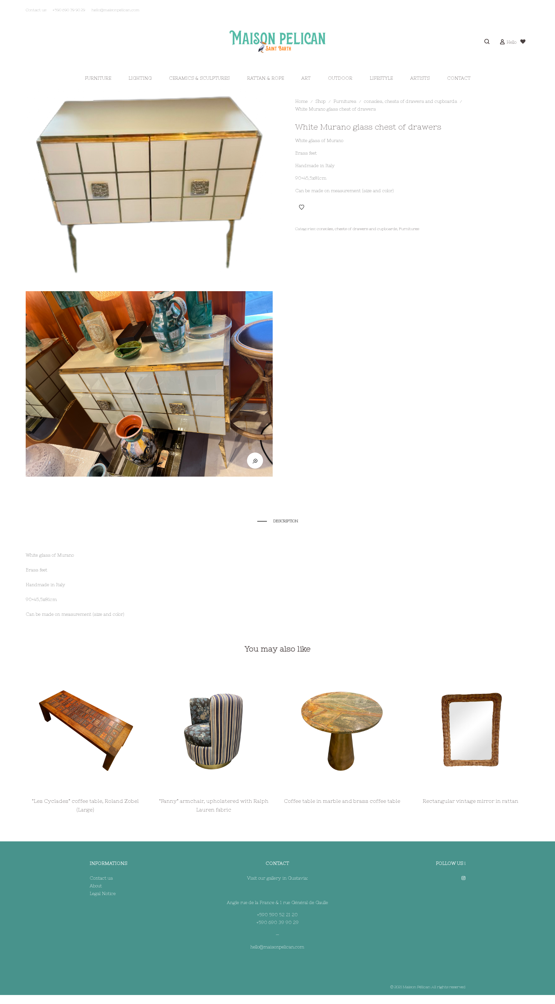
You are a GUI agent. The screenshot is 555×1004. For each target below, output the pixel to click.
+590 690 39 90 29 (277, 922)
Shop (320, 101)
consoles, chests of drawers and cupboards (410, 101)
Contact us (101, 878)
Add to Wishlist (301, 207)
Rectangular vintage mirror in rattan (470, 801)
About (96, 885)
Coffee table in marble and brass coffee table (342, 801)
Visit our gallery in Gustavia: (277, 878)
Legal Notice (103, 893)
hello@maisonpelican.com (277, 946)
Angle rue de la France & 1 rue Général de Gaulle (277, 902)
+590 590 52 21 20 (277, 914)
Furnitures (344, 101)
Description (285, 521)
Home (301, 101)
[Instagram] (463, 878)
